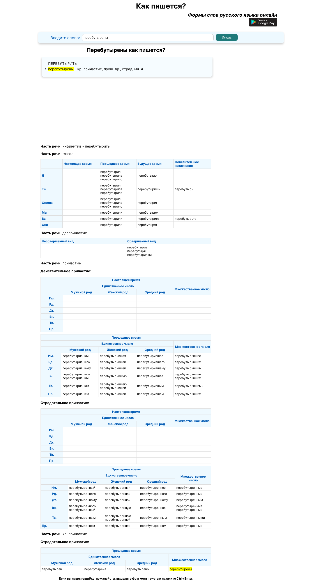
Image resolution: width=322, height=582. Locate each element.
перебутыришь (149, 189)
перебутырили (111, 212)
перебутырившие (188, 356)
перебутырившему (76, 368)
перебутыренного (82, 494)
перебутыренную (118, 508)
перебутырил (110, 172)
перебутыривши (139, 255)
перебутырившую (113, 376)
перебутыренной (117, 494)
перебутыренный (82, 487)
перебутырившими (189, 386)
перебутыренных (189, 494)
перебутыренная (117, 487)
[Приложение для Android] (263, 25)
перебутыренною (118, 516)
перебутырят (147, 225)
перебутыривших (188, 362)
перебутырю (147, 175)
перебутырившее (150, 356)
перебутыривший (75, 356)
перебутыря (136, 251)
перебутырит (147, 202)
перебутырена (95, 569)
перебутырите (148, 218)
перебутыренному (83, 500)
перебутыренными (190, 517)
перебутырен (52, 569)
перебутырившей (113, 362)
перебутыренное (153, 487)
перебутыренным (189, 500)
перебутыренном (82, 525)
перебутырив (137, 247)
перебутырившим (188, 368)
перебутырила (111, 175)
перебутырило (111, 179)
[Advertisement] (126, 110)
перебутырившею (113, 384)
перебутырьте (185, 218)
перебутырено (138, 569)
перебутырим (148, 212)
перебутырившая (113, 356)
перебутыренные (189, 487)
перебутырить (62, 63)
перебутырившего (76, 362)
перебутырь (184, 189)
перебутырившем (75, 394)
